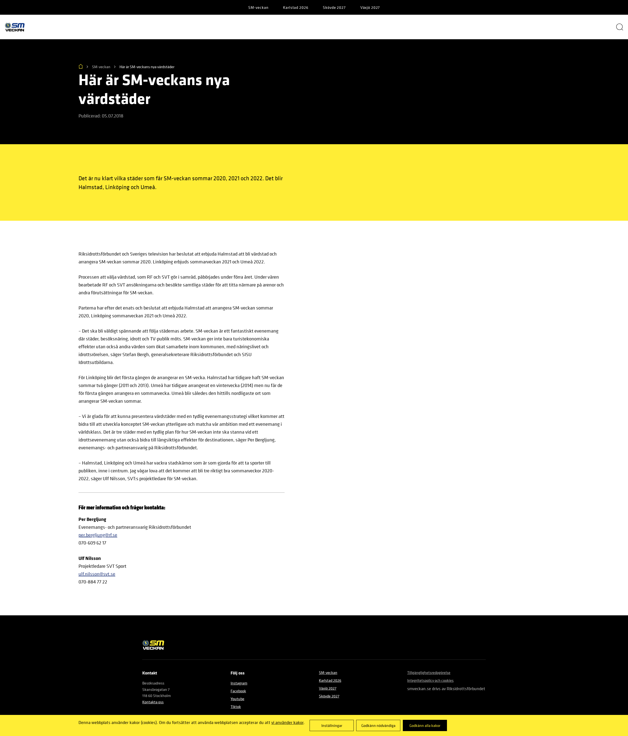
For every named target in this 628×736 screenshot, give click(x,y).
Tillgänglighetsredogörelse (428, 672)
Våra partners (174, 27)
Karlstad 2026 (295, 7)
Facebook (238, 691)
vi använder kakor (287, 722)
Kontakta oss (153, 702)
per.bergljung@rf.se (97, 535)
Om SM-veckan (99, 27)
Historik (326, 27)
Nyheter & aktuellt (253, 27)
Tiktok (236, 706)
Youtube (237, 698)
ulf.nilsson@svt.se (96, 574)
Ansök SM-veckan (462, 27)
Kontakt (534, 27)
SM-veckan (258, 7)
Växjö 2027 (370, 7)
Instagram (239, 683)
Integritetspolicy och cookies (430, 680)
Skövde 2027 (334, 7)
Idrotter (390, 27)
